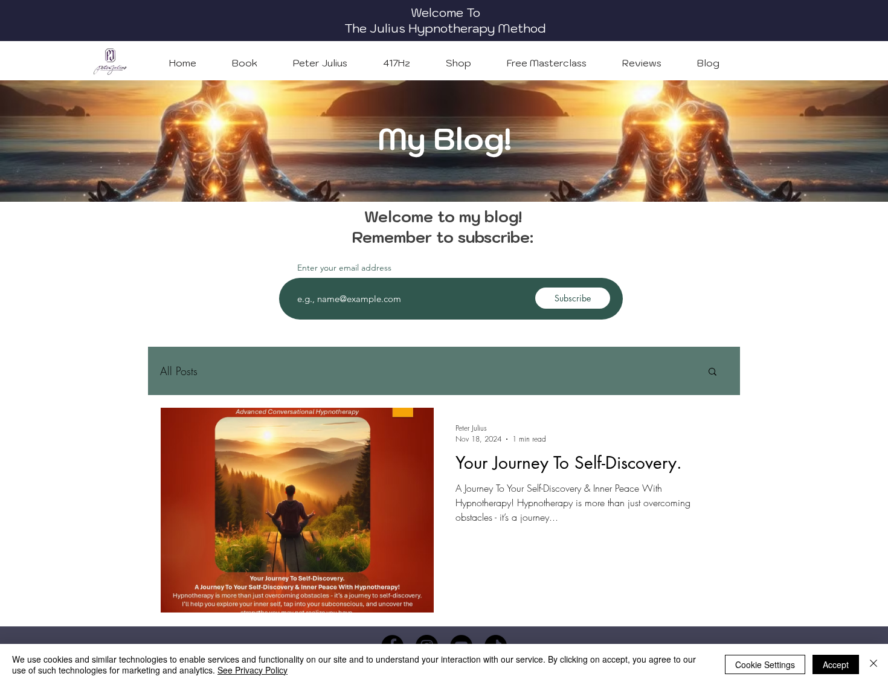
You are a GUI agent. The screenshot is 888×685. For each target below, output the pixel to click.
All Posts (179, 371)
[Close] (873, 664)
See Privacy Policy (252, 670)
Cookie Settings (765, 664)
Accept (836, 664)
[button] (712, 372)
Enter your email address (344, 267)
